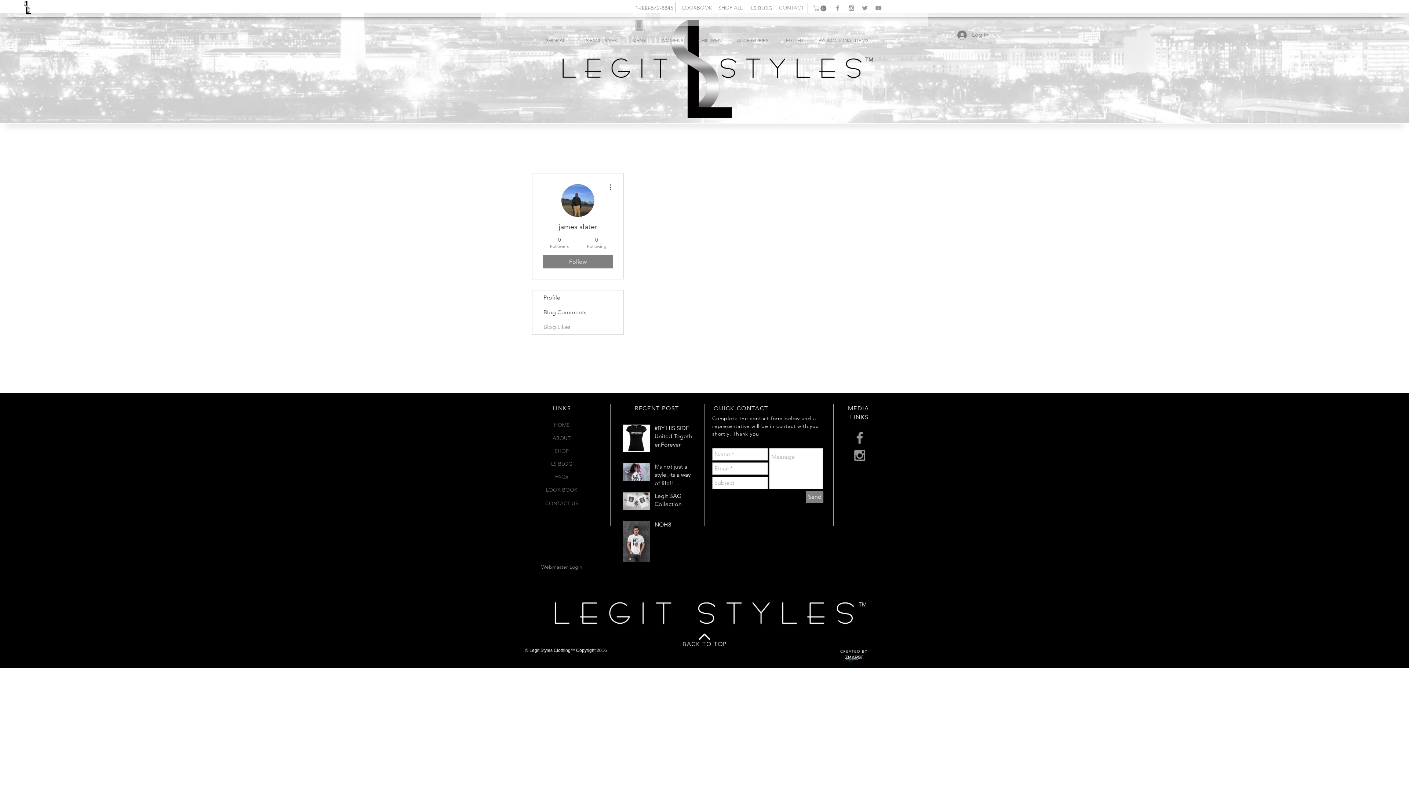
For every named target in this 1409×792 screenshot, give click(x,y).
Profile (551, 297)
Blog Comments (564, 312)
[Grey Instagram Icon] (851, 8)
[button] (820, 8)
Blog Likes (557, 326)
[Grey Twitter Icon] (865, 8)
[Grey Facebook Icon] (837, 8)
